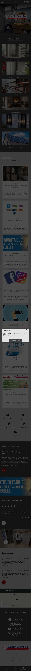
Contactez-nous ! (15, 340)
